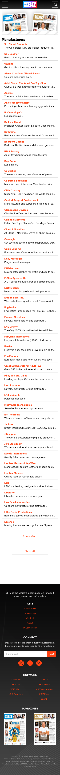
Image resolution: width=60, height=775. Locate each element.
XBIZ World (15, 689)
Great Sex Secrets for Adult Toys (22, 366)
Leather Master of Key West (20, 463)
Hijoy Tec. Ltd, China (15, 375)
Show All (30, 551)
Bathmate (10, 132)
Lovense (9, 522)
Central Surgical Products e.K (21, 200)
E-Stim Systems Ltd (15, 278)
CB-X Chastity (12, 190)
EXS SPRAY (11, 327)
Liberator (9, 492)
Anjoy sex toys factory (16, 103)
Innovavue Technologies (18, 405)
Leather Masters (13, 473)
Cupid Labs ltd (12, 249)
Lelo (6, 483)
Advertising (30, 613)
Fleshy (8, 346)
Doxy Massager (13, 258)
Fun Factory (11, 356)
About (30, 622)
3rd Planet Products (15, 44)
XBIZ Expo (44, 694)
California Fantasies (15, 180)
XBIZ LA (44, 679)
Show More (30, 536)
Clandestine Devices (16, 210)
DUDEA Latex (12, 268)
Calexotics (10, 171)
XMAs (44, 698)
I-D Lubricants (12, 395)
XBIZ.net (16, 684)
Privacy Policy (30, 627)
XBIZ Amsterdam (44, 689)
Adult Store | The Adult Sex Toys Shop (25, 83)
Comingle (9, 239)
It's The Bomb (12, 414)
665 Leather (11, 54)
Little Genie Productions (18, 512)
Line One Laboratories (17, 502)
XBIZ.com (15, 679)
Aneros (8, 93)
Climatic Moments (14, 219)
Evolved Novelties (14, 317)
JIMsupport (10, 434)
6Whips (8, 64)
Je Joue (8, 424)
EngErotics (10, 307)
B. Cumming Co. (13, 112)
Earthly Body (11, 288)
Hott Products (12, 385)
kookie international (15, 453)
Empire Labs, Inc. (14, 297)
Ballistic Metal (12, 122)
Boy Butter (10, 161)
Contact (30, 618)
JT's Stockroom (13, 444)
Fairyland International (17, 336)
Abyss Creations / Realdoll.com (22, 73)
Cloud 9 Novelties (14, 229)
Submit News (30, 608)
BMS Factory (11, 151)
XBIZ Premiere (16, 694)
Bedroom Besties (14, 141)
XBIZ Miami (44, 684)
